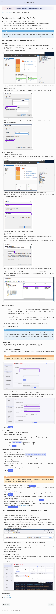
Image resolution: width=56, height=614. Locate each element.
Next (50, 604)
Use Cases (8, 12)
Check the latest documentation (34, 8)
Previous (6, 604)
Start (3, 12)
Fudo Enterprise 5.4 (29, 2)
